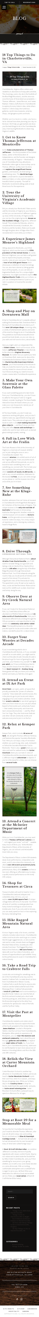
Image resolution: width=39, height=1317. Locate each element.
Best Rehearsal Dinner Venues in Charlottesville (20, 1220)
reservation (21, 1176)
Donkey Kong (27, 669)
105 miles (13, 568)
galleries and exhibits (18, 1041)
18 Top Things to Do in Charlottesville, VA (20, 1230)
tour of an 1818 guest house (15, 262)
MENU (4, 8)
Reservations (29, 2)
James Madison (9, 1028)
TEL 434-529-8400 (20, 1284)
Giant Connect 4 (13, 669)
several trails (11, 762)
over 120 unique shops (15, 327)
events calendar (12, 701)
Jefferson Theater (16, 350)
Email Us (19, 1287)
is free (14, 477)
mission (13, 457)
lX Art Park (6, 689)
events (25, 870)
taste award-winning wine (15, 1088)
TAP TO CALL (10, 2)
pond (23, 748)
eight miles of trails (14, 1043)
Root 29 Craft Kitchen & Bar (15, 1149)
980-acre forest (26, 950)
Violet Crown (9, 347)
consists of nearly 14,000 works (20, 472)
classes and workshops (23, 427)
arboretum (21, 758)
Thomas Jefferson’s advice (20, 840)
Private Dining (17, 1244)
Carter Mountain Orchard (18, 1076)
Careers (25, 1311)
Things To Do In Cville (13, 67)
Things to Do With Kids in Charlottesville (21, 1212)
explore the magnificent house (18, 169)
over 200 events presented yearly (21, 865)
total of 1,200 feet (11, 991)
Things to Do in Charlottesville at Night (20, 1216)
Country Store (16, 1083)
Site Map (21, 1309)
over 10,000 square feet (18, 899)
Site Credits (8, 1309)
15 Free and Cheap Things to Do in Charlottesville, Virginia (21, 1225)
